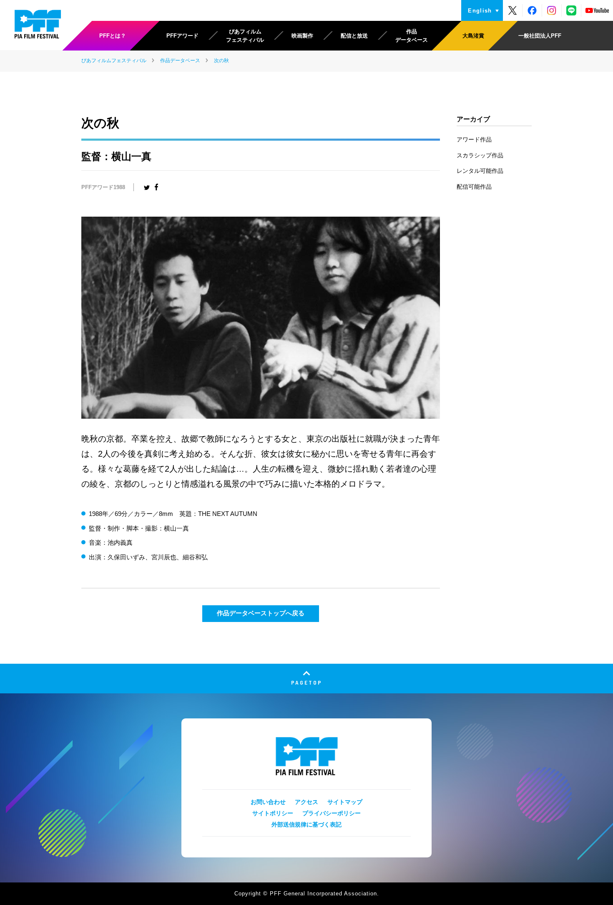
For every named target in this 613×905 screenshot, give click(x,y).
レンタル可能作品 (480, 170)
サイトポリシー (272, 813)
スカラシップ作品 (480, 155)
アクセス (306, 802)
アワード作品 (474, 139)
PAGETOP (306, 682)
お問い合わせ (268, 802)
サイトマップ (344, 802)
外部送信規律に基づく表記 (306, 824)
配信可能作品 (474, 186)
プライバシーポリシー (331, 813)
